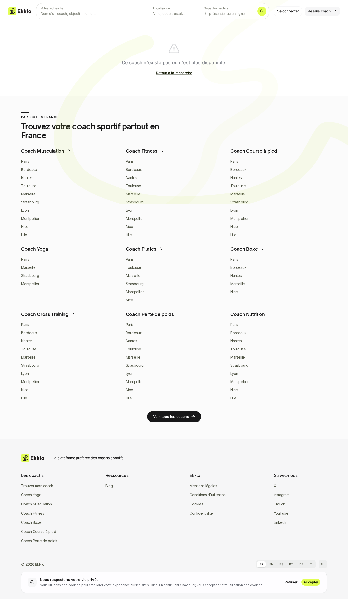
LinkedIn (280, 522)
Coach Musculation (36, 504)
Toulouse (28, 186)
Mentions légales (203, 485)
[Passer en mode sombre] (323, 564)
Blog (109, 485)
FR (261, 564)
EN (271, 564)
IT (310, 564)
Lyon (25, 210)
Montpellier (30, 218)
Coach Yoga (31, 495)
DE (301, 564)
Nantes (27, 177)
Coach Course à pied (38, 531)
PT (291, 564)
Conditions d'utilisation (208, 495)
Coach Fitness (32, 513)
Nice (25, 226)
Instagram (281, 495)
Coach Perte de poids (39, 541)
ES (281, 564)
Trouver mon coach (37, 485)
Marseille (28, 194)
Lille (24, 235)
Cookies (196, 504)
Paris (25, 161)
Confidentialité (201, 513)
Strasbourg (30, 202)
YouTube (281, 513)
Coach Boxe (31, 522)
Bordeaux (29, 169)
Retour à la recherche (174, 73)
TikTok (279, 504)
